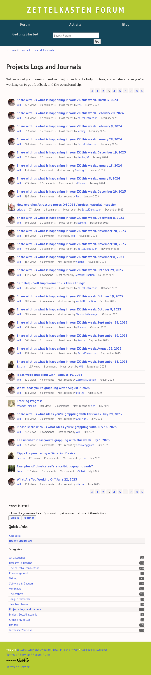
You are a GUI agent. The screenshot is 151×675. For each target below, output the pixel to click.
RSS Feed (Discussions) (94, 649)
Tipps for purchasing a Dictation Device (46, 453)
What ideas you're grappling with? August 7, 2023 (53, 388)
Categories (15, 535)
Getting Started (25, 34)
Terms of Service (18, 667)
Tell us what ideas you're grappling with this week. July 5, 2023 (63, 440)
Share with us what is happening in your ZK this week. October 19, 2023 (70, 296)
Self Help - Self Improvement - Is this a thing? (51, 283)
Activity (75, 24)
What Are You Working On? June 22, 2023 (47, 479)
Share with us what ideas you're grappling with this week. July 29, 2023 (69, 414)
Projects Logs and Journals (25, 609)
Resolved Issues (19, 604)
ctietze (21, 209)
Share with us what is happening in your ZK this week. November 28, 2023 (71, 231)
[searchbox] (76, 35)
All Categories (17, 557)
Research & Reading (20, 563)
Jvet (78, 196)
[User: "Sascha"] (11, 363)
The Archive (16, 594)
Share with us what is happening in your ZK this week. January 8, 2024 (68, 178)
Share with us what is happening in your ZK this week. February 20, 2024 (70, 113)
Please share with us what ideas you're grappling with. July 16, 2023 (67, 427)
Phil (80, 105)
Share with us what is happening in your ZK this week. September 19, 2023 (72, 335)
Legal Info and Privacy (65, 649)
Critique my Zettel (19, 619)
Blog (125, 24)
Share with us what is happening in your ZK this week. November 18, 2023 (71, 244)
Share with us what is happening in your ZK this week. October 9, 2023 (69, 309)
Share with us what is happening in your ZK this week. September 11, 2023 (72, 361)
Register (29, 518)
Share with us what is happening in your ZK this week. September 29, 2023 (72, 322)
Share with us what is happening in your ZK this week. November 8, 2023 (70, 257)
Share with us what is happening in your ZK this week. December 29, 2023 (71, 191)
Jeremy (81, 131)
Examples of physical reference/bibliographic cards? (55, 466)
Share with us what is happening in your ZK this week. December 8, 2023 (70, 218)
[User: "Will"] (11, 101)
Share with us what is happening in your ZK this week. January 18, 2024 (69, 165)
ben (93, 406)
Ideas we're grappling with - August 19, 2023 (49, 374)
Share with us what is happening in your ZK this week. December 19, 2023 (71, 152)
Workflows (15, 588)
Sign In (14, 518)
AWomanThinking (26, 406)
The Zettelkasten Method (24, 568)
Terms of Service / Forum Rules (28, 654)
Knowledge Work (19, 573)
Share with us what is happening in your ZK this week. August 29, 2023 (69, 348)
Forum (25, 24)
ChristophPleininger (87, 314)
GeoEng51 (83, 157)
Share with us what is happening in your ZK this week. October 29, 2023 (70, 270)
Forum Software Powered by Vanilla (17, 660)
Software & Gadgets (21, 583)
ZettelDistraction (87, 118)
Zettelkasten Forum (76, 9)
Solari (20, 471)
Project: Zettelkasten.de (23, 614)
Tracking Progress (29, 401)
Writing (13, 578)
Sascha (80, 262)
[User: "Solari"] (11, 468)
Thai (83, 458)
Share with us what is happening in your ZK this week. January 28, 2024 (69, 139)
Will (19, 105)
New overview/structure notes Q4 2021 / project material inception (67, 204)
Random (13, 625)
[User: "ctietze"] (11, 206)
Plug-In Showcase (20, 599)
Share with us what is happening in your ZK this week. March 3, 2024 (67, 100)
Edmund (81, 183)
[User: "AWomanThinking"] (11, 402)
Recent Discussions (20, 541)
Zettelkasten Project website (34, 649)
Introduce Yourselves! (21, 630)
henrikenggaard (85, 445)
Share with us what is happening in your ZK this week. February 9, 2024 (69, 126)
